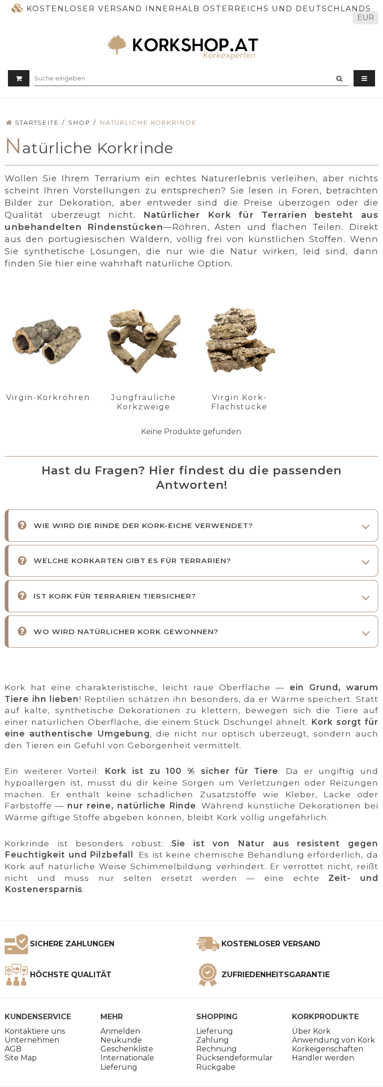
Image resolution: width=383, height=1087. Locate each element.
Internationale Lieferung (127, 1062)
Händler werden (323, 1057)
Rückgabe (215, 1067)
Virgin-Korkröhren (48, 397)
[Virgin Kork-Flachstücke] (240, 341)
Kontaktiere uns (35, 1031)
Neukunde (121, 1040)
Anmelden (120, 1031)
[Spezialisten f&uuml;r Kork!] (191, 47)
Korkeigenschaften (327, 1048)
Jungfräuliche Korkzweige (143, 402)
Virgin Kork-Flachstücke (239, 402)
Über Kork (311, 1031)
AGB (13, 1048)
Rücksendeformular (234, 1057)
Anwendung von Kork (333, 1040)
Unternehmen (32, 1040)
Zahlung (212, 1040)
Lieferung (214, 1031)
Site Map (21, 1057)
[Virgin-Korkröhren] (48, 341)
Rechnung (216, 1048)
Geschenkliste (126, 1048)
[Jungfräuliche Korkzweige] (144, 341)
